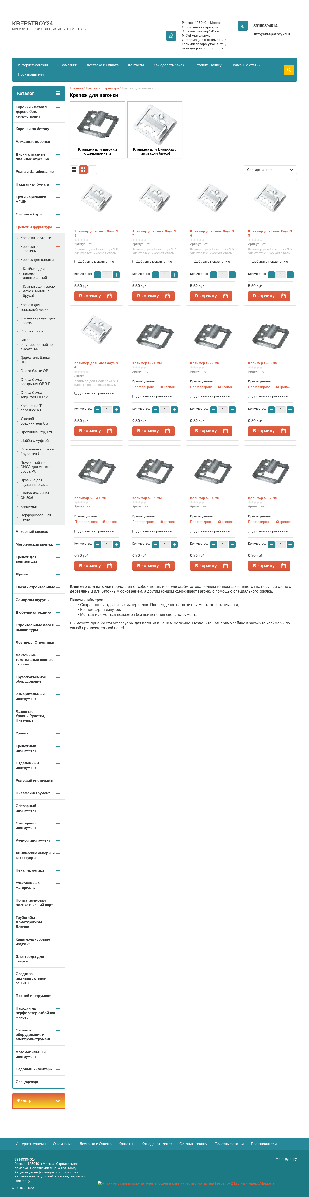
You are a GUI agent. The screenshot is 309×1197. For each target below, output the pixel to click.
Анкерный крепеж (32, 531)
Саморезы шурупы (32, 600)
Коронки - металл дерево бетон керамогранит (31, 111)
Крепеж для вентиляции (26, 559)
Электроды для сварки (30, 959)
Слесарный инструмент (26, 808)
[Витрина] (83, 169)
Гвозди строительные (35, 587)
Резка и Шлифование (35, 171)
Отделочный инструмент (27, 765)
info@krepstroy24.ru (273, 34)
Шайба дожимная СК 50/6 (35, 495)
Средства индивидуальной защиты (31, 978)
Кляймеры (29, 506)
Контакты (136, 65)
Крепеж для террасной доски (34, 307)
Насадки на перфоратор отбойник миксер (35, 1012)
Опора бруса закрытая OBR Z (34, 394)
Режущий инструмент (35, 780)
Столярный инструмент (26, 825)
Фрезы (22, 574)
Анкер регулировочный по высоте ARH (37, 344)
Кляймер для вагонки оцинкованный (35, 273)
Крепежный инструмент (26, 748)
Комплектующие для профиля (38, 320)
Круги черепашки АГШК (31, 199)
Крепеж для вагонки (37, 259)
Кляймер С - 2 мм (204, 363)
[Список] (74, 169)
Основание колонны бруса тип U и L (37, 451)
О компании (67, 65)
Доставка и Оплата (103, 65)
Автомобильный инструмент (31, 1054)
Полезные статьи (245, 65)
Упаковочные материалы (28, 885)
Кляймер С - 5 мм (204, 498)
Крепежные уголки (36, 238)
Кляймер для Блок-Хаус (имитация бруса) (39, 291)
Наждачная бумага (32, 184)
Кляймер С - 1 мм (147, 363)
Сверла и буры (29, 214)
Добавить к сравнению (95, 261)
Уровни (22, 733)
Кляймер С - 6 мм (262, 498)
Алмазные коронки (33, 141)
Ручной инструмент (33, 840)
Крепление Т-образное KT (32, 408)
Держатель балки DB (35, 359)
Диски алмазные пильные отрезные (33, 156)
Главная (76, 88)
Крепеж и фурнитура (102, 88)
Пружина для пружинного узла (34, 482)
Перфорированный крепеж (153, 387)
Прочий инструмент (33, 996)
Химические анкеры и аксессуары (35, 855)
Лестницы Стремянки (35, 642)
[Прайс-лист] (92, 169)
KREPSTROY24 (32, 23)
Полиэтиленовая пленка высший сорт (34, 902)
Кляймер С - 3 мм (262, 363)
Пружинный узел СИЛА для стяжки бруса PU (35, 467)
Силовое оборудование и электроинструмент (33, 1034)
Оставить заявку (208, 65)
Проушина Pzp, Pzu (37, 432)
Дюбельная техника (33, 612)
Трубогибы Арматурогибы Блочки (29, 922)
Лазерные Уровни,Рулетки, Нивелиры (30, 716)
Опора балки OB (34, 371)
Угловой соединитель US (34, 421)
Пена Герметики (30, 870)
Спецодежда (27, 1082)
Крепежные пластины (30, 248)
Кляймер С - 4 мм (147, 498)
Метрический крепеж (34, 544)
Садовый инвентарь (34, 1069)
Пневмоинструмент (33, 793)
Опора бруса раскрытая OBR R (36, 381)
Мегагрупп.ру (286, 1159)
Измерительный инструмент (30, 696)
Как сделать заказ (169, 65)
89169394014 (265, 25)
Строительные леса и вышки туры (35, 627)
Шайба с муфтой (35, 440)
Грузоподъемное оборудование (31, 679)
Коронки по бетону (32, 129)
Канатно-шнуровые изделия (33, 941)
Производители (31, 74)
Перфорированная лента (36, 517)
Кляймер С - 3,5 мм (90, 498)
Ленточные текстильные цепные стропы (34, 659)
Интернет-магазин (33, 65)
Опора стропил (33, 331)
